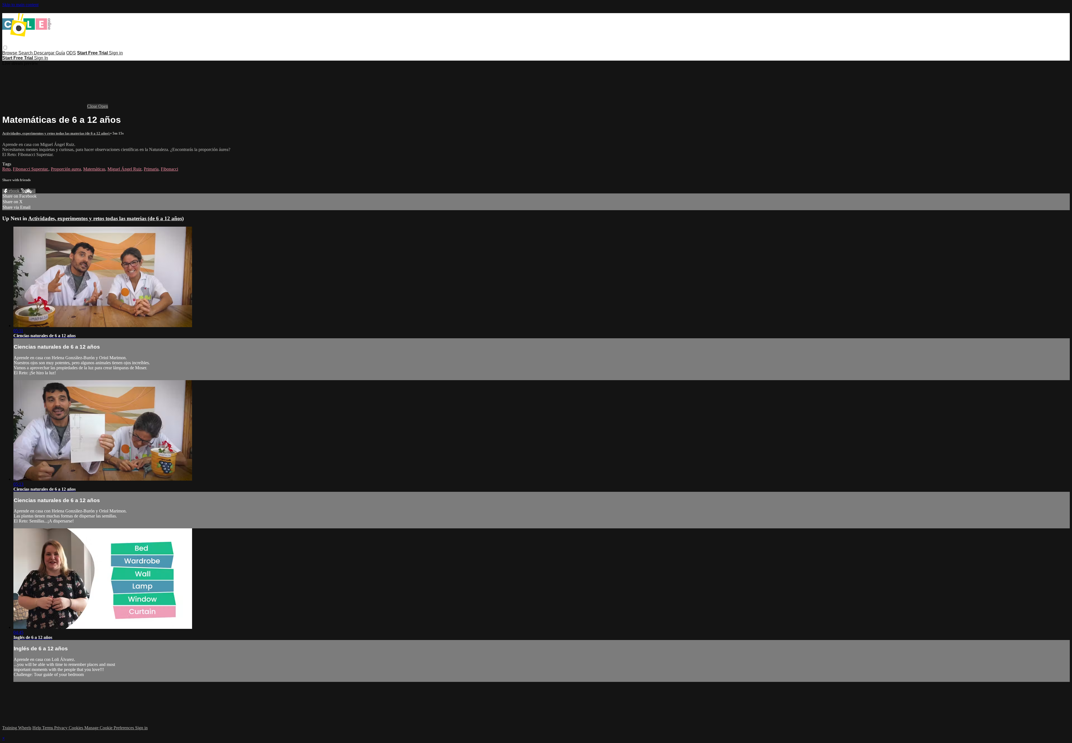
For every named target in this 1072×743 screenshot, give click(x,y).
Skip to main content (20, 4)
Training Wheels (16, 727)
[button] (5, 47)
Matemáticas (94, 169)
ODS (71, 53)
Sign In (41, 58)
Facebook (11, 190)
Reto (6, 169)
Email (30, 190)
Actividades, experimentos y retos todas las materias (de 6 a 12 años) (56, 133)
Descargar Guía (49, 53)
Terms (48, 727)
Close (92, 106)
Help (37, 727)
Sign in (116, 53)
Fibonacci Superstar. (31, 169)
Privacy (61, 727)
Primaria (151, 169)
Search (26, 53)
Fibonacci (169, 169)
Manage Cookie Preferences (109, 727)
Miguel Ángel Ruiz (124, 169)
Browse (10, 53)
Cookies (76, 727)
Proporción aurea (66, 169)
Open (103, 106)
